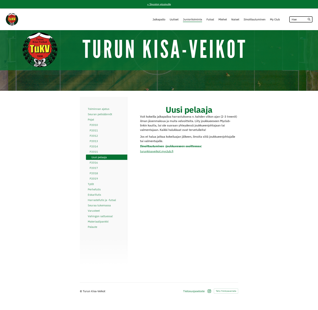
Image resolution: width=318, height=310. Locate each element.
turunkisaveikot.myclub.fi (156, 151)
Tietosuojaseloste (194, 291)
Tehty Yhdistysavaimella (226, 291)
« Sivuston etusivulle (159, 4)
